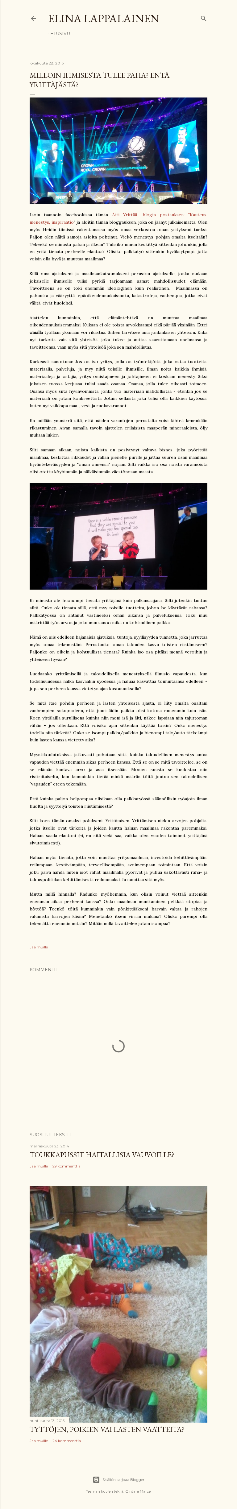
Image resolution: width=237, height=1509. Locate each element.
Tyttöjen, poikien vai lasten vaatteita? (107, 1429)
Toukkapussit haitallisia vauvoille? (102, 1154)
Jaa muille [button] (39, 947)
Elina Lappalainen (103, 18)
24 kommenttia (66, 1440)
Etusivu (60, 33)
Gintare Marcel (138, 1491)
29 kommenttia (66, 1166)
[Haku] (203, 17)
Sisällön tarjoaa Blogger (123, 1479)
